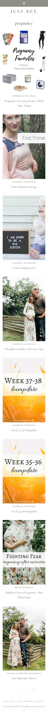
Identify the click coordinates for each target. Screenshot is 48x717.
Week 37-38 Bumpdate (24, 430)
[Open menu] (24, 3)
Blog (12, 701)
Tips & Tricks (30, 96)
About (6, 701)
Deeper (18, 587)
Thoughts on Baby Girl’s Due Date (24, 349)
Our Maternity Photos (24, 678)
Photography (35, 673)
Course (19, 701)
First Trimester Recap (24, 187)
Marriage (11, 673)
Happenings (18, 182)
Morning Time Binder (34, 701)
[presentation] (24, 61)
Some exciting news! (24, 268)
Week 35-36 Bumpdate (24, 511)
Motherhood (17, 96)
